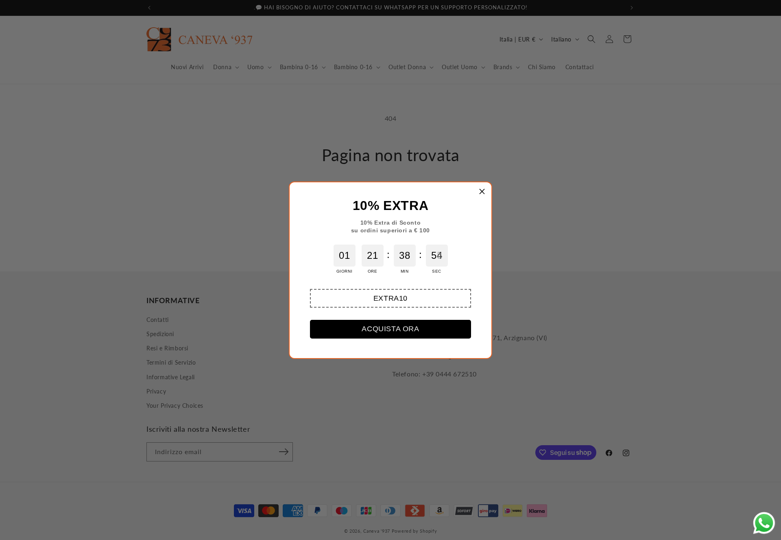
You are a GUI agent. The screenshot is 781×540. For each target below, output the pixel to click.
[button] (390, 298)
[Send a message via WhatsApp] (764, 523)
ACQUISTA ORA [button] (390, 329)
